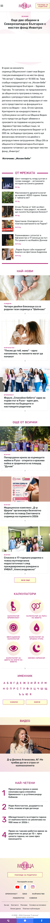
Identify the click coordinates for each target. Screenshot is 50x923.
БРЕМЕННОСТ (11, 894)
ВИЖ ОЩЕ (25, 580)
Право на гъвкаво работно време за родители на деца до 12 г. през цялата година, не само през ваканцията (27, 835)
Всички (7, 454)
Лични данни (15, 909)
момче (37, 702)
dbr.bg (17, 187)
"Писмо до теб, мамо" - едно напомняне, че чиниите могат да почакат (23, 353)
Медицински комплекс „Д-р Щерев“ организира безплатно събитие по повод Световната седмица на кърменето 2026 (22, 512)
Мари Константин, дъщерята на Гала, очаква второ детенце (25, 807)
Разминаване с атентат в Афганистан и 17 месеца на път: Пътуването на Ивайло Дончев (31, 238)
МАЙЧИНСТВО (38, 894)
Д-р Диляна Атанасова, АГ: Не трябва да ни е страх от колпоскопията (25, 762)
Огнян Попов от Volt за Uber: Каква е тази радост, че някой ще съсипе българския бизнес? (31, 209)
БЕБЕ (25, 894)
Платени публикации (31, 909)
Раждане (7, 303)
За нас (6, 905)
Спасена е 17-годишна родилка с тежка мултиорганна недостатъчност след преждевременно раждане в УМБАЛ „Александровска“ (23, 563)
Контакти (15, 905)
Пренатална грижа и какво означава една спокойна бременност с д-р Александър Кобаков (25, 793)
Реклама (24, 905)
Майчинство (9, 348)
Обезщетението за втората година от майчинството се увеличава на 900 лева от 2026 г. (27, 820)
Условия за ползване (37, 905)
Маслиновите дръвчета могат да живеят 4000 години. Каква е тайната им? (31, 195)
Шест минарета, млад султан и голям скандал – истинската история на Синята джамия (31, 181)
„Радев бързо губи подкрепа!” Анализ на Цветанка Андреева (31, 250)
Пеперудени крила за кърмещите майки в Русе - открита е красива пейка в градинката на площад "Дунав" (24, 462)
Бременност (9, 395)
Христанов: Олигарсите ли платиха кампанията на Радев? (31, 222)
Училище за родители (42, 5)
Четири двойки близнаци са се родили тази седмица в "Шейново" (25, 308)
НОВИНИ (33, 898)
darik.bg (18, 227)
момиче (14, 702)
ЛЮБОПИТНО (18, 898)
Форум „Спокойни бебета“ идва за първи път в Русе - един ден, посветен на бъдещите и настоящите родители (24, 402)
